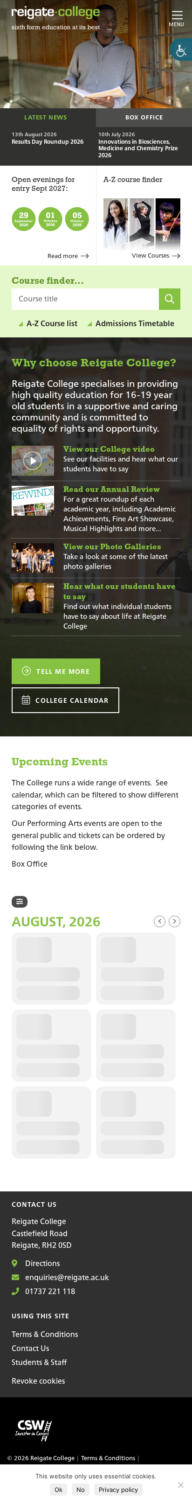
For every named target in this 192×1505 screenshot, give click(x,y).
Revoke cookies (38, 1380)
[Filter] (19, 902)
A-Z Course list (52, 323)
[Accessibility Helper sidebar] (181, 49)
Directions (41, 1263)
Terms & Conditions (45, 1334)
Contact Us (30, 1348)
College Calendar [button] (71, 700)
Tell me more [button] (62, 671)
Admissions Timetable (135, 323)
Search (172, 309)
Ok (58, 1489)
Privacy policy (118, 1489)
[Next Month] (174, 921)
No (80, 1489)
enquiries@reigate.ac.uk (66, 1277)
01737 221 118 (49, 1291)
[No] (180, 1485)
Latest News (45, 117)
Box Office (144, 117)
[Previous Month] (159, 921)
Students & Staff (39, 1362)
